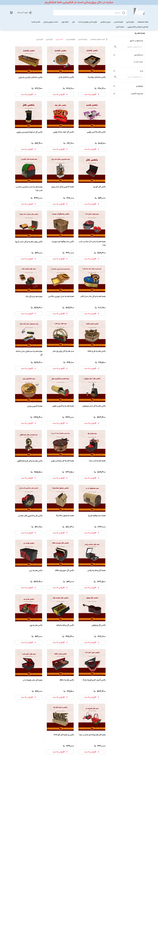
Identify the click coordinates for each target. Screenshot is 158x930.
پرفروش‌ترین (70, 39)
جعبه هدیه (138, 62)
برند (141, 71)
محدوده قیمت (137, 93)
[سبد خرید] (11, 12)
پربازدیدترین (82, 39)
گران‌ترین (39, 39)
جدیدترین (59, 39)
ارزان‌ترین (49, 39)
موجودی (139, 86)
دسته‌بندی (138, 55)
